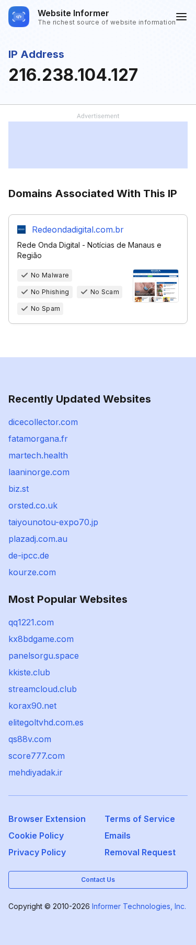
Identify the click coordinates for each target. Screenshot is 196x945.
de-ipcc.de (28, 555)
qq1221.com (31, 622)
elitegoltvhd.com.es (46, 722)
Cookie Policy (36, 835)
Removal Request (140, 852)
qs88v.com (29, 739)
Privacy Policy (37, 852)
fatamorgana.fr (38, 438)
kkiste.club (29, 672)
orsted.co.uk (32, 505)
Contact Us (98, 879)
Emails (118, 835)
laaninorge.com (39, 472)
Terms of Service (140, 819)
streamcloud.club (42, 689)
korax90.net (32, 705)
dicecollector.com (43, 422)
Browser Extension (47, 819)
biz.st (18, 488)
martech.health (38, 455)
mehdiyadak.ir (35, 772)
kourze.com (32, 572)
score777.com (36, 755)
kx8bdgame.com (41, 639)
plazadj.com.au (37, 539)
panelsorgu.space (43, 655)
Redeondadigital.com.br (78, 229)
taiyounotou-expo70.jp (53, 522)
